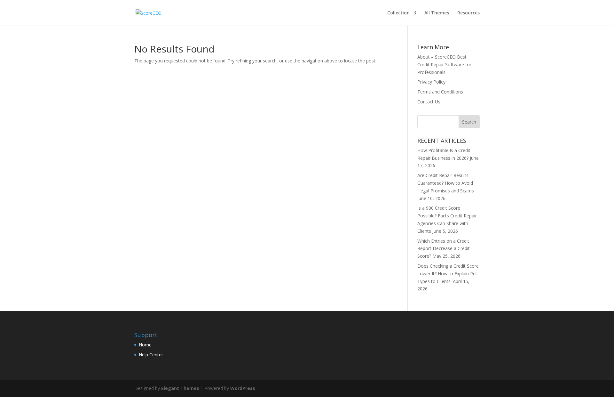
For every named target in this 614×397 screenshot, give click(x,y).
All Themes (436, 13)
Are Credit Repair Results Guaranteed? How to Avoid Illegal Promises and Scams (445, 183)
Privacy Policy (431, 82)
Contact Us (428, 102)
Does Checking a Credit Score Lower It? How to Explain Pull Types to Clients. (448, 273)
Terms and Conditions (440, 92)
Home (145, 345)
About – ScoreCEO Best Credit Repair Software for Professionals (444, 64)
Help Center (151, 355)
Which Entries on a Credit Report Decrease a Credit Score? (443, 248)
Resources (468, 13)
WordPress (242, 388)
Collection (398, 13)
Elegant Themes (180, 388)
